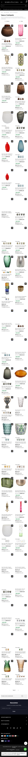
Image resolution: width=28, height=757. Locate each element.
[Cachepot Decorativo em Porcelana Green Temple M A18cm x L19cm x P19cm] (24, 440)
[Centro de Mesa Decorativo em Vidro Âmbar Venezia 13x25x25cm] (22, 676)
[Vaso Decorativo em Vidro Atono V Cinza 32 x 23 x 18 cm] (22, 128)
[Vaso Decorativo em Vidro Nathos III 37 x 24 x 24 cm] (7, 41)
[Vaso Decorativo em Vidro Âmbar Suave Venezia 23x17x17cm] (20, 676)
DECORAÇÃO (6, 12)
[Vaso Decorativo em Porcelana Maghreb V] (6, 413)
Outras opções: (4, 39)
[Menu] (2, 2)
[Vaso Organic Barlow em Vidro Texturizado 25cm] (22, 467)
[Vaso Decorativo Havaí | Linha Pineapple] (20, 70)
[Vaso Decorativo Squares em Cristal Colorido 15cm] (6, 299)
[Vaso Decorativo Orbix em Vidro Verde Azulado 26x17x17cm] (8, 440)
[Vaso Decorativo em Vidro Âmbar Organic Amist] (6, 649)
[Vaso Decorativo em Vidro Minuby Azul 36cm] (21, 157)
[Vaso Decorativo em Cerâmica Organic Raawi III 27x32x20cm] (22, 621)
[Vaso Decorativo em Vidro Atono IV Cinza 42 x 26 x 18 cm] (20, 128)
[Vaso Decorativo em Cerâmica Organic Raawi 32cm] (17, 621)
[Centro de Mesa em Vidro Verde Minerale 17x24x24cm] (8, 272)
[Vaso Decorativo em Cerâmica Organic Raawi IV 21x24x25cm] (24, 621)
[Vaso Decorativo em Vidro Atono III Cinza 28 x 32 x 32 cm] (17, 128)
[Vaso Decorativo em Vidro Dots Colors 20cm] (22, 541)
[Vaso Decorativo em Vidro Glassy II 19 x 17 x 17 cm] (8, 128)
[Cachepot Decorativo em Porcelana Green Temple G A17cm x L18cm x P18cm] (17, 440)
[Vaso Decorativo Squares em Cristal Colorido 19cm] (8, 299)
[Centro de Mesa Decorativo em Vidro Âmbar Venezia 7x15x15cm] (24, 676)
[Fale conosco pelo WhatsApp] (25, 749)
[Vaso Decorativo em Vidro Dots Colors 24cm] (24, 541)
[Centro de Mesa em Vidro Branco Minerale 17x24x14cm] (6, 272)
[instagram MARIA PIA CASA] (7, 728)
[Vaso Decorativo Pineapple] (20, 649)
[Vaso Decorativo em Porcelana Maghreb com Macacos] (4, 413)
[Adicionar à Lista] (12, 26)
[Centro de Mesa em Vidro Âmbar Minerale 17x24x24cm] (4, 272)
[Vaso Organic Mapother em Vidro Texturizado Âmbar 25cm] (7, 467)
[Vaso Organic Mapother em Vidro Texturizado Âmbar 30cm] (9, 467)
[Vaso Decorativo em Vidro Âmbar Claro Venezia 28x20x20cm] (17, 676)
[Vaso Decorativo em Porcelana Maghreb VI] (8, 413)
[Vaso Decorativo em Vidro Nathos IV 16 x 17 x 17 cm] (9, 41)
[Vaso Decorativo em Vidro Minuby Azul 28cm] (19, 157)
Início (2, 12)
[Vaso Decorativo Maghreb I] (10, 413)
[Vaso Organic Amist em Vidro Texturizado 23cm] (8, 649)
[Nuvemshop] (11, 750)
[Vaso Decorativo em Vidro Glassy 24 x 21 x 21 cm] (6, 128)
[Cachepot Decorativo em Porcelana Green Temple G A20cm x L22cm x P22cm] (20, 440)
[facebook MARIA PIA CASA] (10, 728)
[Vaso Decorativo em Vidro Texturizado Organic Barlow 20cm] (17, 467)
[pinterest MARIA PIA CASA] (20, 728)
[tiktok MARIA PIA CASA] (17, 728)
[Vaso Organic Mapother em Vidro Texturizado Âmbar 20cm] (5, 467)
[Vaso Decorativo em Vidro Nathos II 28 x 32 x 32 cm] (5, 41)
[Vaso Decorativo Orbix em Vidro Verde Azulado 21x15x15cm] (6, 440)
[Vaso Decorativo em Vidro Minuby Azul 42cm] (23, 157)
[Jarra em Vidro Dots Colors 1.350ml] (20, 541)
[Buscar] (25, 5)
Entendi (18, 754)
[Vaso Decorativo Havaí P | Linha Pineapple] (17, 70)
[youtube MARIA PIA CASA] (14, 728)
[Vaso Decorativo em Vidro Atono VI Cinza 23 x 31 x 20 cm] (24, 128)
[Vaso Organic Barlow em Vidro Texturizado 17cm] (20, 467)
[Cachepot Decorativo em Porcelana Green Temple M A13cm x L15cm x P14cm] (22, 440)
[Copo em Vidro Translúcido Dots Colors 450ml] (18, 541)
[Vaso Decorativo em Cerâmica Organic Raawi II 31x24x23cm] (20, 621)
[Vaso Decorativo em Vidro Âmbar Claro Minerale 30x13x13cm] (10, 272)
